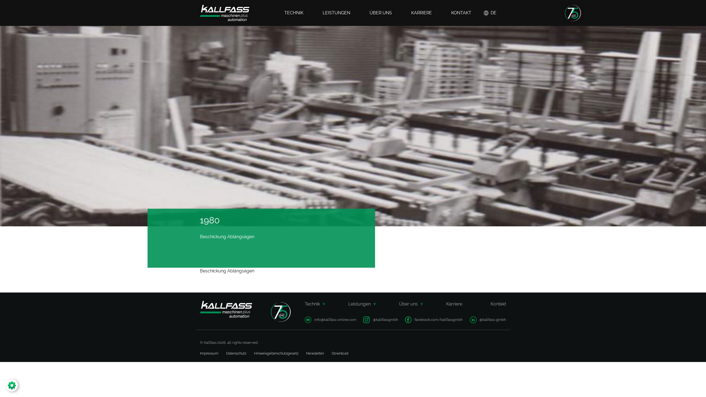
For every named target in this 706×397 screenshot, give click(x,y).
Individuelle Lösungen (487, 323)
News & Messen (414, 323)
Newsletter (315, 353)
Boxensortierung (419, 323)
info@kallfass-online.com (335, 320)
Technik (293, 12)
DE (493, 12)
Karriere (421, 12)
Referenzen (359, 323)
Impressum (209, 353)
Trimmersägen (371, 330)
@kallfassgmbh (385, 320)
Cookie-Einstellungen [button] (34, 385)
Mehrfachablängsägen (378, 323)
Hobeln (311, 330)
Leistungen (336, 12)
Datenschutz (236, 353)
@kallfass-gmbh (492, 320)
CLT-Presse (451, 323)
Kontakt (461, 12)
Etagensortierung (419, 330)
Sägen (310, 323)
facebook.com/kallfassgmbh (438, 320)
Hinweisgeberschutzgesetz (276, 353)
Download (340, 353)
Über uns (381, 12)
